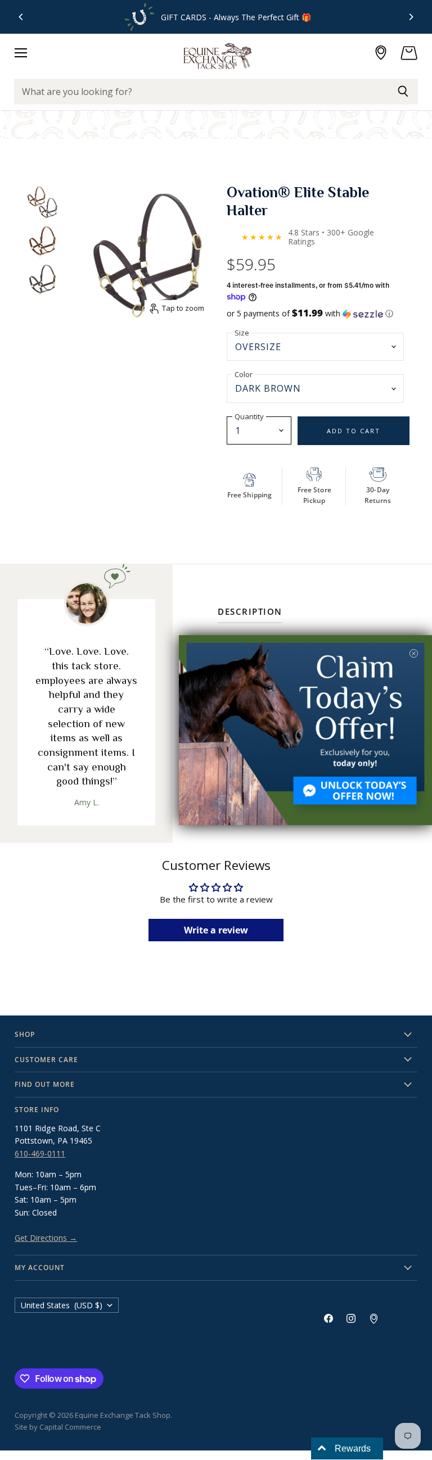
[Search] (403, 92)
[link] (305, 730)
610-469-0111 (40, 1153)
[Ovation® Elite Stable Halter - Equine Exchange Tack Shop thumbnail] (42, 203)
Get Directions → (46, 1237)
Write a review (216, 930)
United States (61, 1305)
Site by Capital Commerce (58, 1427)
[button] (318, 313)
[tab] (250, 614)
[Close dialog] (414, 653)
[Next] (410, 16)
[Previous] (21, 16)
